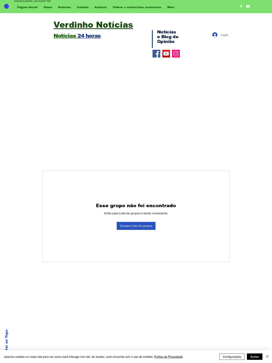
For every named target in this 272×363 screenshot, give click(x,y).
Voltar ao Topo (6, 343)
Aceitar (254, 357)
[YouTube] (166, 54)
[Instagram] (176, 54)
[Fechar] (267, 356)
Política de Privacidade (168, 357)
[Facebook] (156, 54)
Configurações (232, 357)
